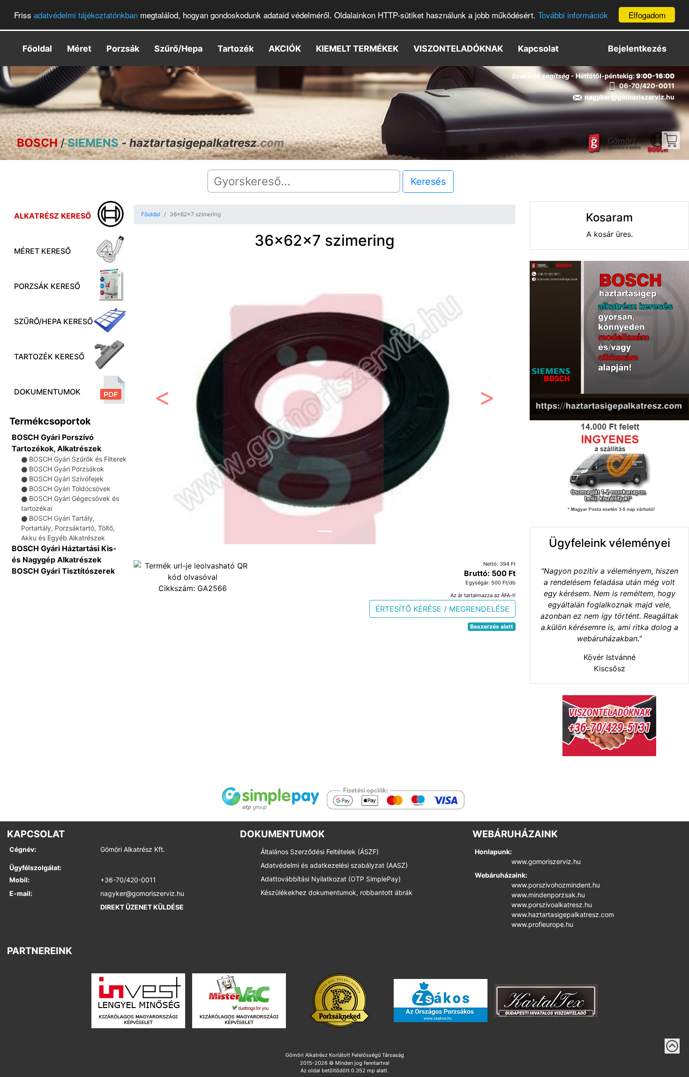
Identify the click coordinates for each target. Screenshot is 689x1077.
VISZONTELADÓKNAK (458, 48)
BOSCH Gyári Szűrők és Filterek (78, 459)
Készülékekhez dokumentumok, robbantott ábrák (336, 892)
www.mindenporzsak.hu (548, 895)
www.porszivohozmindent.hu (555, 885)
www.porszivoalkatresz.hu (551, 905)
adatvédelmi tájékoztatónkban (86, 15)
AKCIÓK (285, 48)
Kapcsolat (538, 48)
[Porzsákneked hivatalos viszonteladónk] (340, 1000)
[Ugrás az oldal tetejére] (672, 1046)
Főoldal (37, 48)
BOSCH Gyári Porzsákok (66, 469)
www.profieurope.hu (542, 924)
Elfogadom (647, 15)
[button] (162, 400)
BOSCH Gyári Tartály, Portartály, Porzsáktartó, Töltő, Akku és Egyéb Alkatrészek (68, 528)
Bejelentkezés (637, 48)
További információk (573, 15)
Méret (79, 48)
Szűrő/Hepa (178, 48)
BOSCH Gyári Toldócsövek (70, 489)
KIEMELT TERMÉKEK (357, 48)
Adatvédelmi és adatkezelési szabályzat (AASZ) (334, 865)
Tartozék (235, 48)
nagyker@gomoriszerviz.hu (142, 893)
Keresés (428, 181)
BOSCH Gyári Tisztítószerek (63, 571)
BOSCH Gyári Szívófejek (66, 479)
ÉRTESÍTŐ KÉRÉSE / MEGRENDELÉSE (442, 609)
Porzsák (122, 48)
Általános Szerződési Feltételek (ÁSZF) (320, 852)
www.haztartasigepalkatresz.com (562, 914)
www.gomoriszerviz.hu (546, 861)
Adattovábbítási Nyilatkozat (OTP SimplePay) (331, 879)
